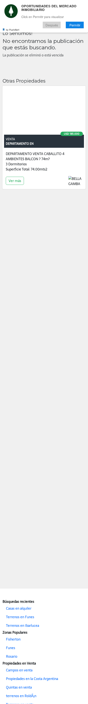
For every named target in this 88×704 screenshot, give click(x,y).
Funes (10, 648)
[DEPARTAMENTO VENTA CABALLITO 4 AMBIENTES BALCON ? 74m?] (44, 111)
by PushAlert (12, 29)
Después (51, 25)
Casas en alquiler (18, 608)
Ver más (15, 181)
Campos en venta (19, 670)
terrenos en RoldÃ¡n (21, 696)
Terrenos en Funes (20, 617)
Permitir (74, 25)
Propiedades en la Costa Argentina (32, 678)
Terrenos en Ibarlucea (22, 625)
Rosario (11, 656)
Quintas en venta (19, 687)
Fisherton (13, 639)
